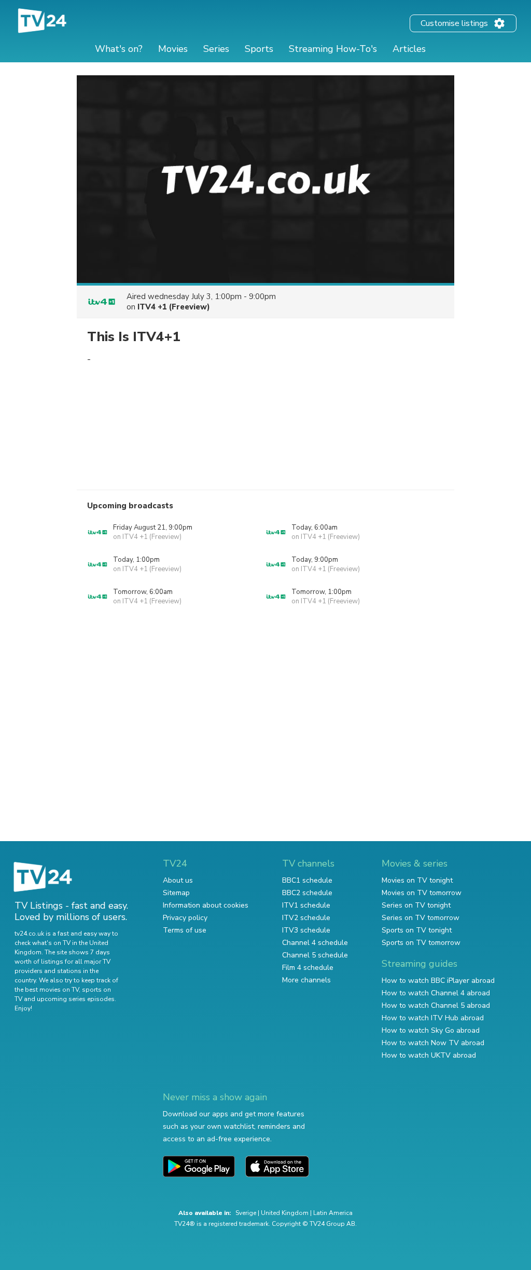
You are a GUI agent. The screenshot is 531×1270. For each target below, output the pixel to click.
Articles (409, 49)
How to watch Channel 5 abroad (436, 1005)
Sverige (245, 1213)
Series (216, 49)
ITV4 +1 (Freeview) (173, 307)
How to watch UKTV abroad (429, 1055)
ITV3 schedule (306, 930)
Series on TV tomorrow (420, 918)
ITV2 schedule (306, 918)
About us (178, 880)
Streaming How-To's (333, 49)
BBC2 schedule (307, 893)
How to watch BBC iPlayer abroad (438, 980)
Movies (173, 49)
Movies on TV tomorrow (422, 893)
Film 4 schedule (307, 967)
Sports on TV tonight (417, 930)
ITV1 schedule (306, 905)
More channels (306, 980)
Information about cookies (205, 905)
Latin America (333, 1213)
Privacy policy (185, 918)
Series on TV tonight (416, 905)
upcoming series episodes (76, 999)
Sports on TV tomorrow (421, 943)
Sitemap (176, 893)
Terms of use (184, 930)
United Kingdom (285, 1213)
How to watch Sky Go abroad (431, 1030)
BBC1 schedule (307, 880)
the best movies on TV (47, 989)
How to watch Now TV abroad (433, 1043)
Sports (259, 49)
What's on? (119, 49)
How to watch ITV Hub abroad (433, 1018)
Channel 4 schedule (315, 943)
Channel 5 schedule (315, 955)
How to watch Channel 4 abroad (436, 993)
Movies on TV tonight (417, 880)
